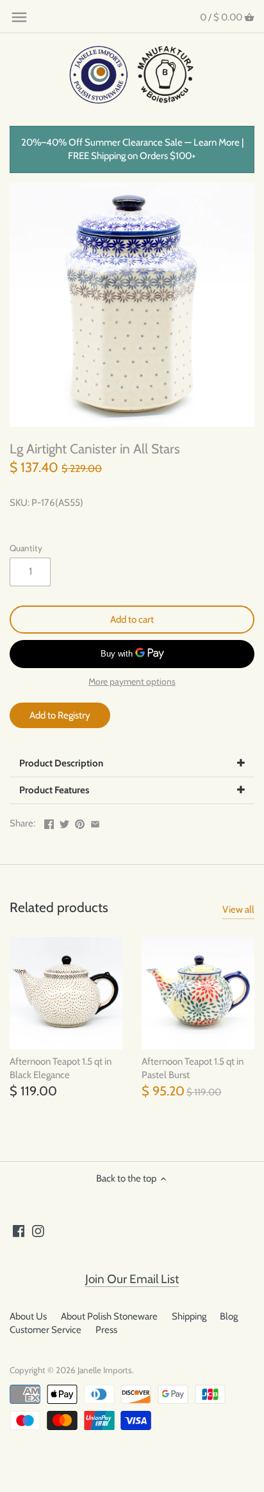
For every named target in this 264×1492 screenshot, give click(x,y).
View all (238, 909)
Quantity (26, 548)
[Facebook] (19, 1230)
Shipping (189, 1316)
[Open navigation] (19, 17)
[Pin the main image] (80, 822)
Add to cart (132, 619)
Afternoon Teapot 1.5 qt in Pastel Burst (192, 1068)
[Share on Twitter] (64, 822)
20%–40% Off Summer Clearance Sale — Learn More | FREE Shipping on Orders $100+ (132, 149)
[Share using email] (95, 822)
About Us (28, 1316)
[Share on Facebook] (49, 822)
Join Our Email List (132, 1279)
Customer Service (45, 1330)
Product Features (54, 790)
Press (106, 1330)
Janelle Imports (105, 1370)
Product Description (61, 763)
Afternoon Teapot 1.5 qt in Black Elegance (60, 1068)
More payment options (132, 682)
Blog (229, 1316)
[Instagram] (38, 1230)
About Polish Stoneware (109, 1316)
